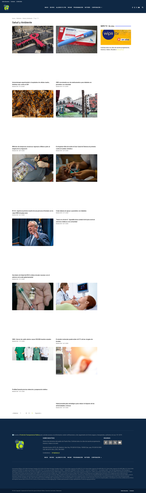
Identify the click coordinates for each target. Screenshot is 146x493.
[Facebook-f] (106, 442)
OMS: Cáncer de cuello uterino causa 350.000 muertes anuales (31, 339)
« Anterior (15, 413)
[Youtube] (120, 442)
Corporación (96, 7)
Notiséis (87, 7)
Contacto (13, 1)
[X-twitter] (115, 442)
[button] (142, 7)
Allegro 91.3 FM (61, 7)
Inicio (46, 7)
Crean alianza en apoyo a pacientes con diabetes (71, 211)
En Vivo (52, 7)
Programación (78, 7)
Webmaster (59, 490)
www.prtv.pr (120, 49)
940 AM (70, 7)
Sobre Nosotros (5, 1)
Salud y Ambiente (27, 18)
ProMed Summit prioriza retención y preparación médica (29, 389)
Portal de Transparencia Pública (30, 435)
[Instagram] (110, 442)
